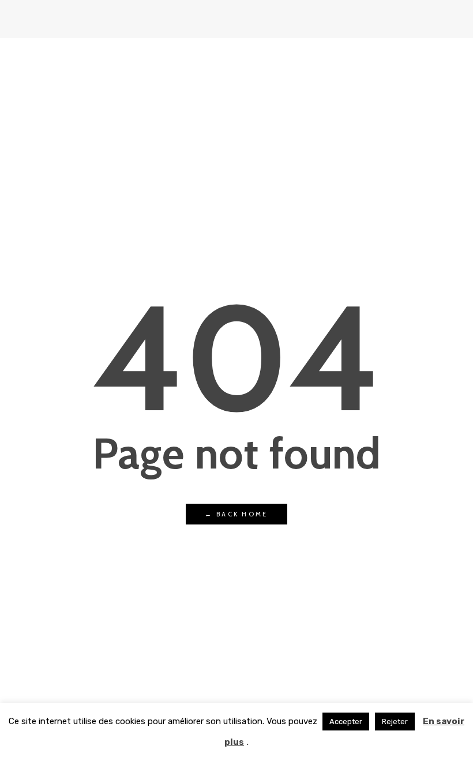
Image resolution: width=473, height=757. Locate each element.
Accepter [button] (345, 721)
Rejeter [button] (395, 721)
